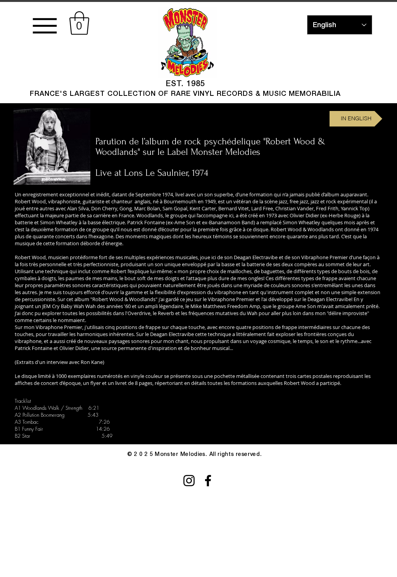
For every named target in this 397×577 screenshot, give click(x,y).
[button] (79, 23)
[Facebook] (208, 480)
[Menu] (45, 25)
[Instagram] (189, 480)
